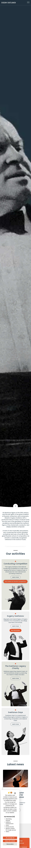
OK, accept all (10, 838)
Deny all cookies (10, 841)
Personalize (10, 844)
